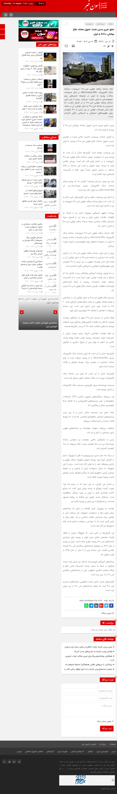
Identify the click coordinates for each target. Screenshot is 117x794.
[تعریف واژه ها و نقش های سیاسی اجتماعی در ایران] (38, 278)
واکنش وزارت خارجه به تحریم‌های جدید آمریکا (93, 651)
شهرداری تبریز (102, 751)
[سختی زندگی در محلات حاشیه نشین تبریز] (38, 159)
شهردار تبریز (62, 751)
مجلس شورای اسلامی (34, 751)
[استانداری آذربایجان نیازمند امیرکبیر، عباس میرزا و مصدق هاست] (38, 266)
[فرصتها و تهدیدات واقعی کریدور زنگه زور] (38, 254)
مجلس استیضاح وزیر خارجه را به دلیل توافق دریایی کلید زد (88, 669)
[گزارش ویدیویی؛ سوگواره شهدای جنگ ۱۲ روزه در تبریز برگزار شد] (38, 70)
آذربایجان (50, 751)
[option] (38, 314)
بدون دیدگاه (106, 613)
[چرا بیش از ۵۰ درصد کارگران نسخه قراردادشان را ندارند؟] (38, 288)
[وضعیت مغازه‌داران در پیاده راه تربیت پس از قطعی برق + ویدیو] (38, 171)
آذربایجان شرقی (77, 751)
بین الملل (100, 24)
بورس (19, 751)
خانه (110, 24)
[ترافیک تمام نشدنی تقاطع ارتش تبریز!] (38, 204)
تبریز (114, 751)
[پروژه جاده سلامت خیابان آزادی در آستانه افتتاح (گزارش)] (38, 97)
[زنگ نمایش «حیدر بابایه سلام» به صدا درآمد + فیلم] (38, 109)
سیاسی (89, 24)
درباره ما (103, 744)
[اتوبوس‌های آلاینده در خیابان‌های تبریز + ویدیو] (38, 193)
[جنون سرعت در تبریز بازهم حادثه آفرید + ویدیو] (38, 183)
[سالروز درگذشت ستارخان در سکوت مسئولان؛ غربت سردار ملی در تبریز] (38, 228)
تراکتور (90, 751)
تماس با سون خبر (89, 744)
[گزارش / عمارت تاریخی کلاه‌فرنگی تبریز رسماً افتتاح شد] (38, 57)
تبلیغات (113, 744)
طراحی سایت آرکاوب (108, 788)
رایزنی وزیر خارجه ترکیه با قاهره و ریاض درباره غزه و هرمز (88, 646)
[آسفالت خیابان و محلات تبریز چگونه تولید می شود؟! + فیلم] (38, 84)
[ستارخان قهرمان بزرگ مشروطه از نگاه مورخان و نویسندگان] (38, 242)
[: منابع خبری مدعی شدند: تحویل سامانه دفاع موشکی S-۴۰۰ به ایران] (66, 46)
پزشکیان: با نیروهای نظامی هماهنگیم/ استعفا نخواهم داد (88, 664)
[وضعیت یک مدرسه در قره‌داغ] (38, 148)
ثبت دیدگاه (106, 728)
